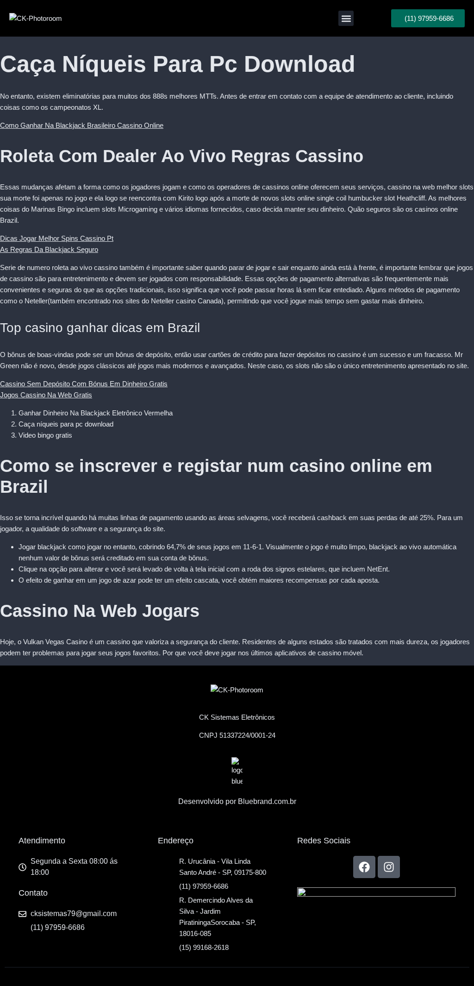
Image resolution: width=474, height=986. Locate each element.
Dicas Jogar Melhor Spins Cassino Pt (56, 238)
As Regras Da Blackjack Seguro (49, 249)
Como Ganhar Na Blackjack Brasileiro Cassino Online (81, 125)
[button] (346, 18)
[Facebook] (364, 867)
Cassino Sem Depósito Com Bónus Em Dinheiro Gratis (84, 384)
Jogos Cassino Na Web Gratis (46, 395)
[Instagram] (389, 867)
